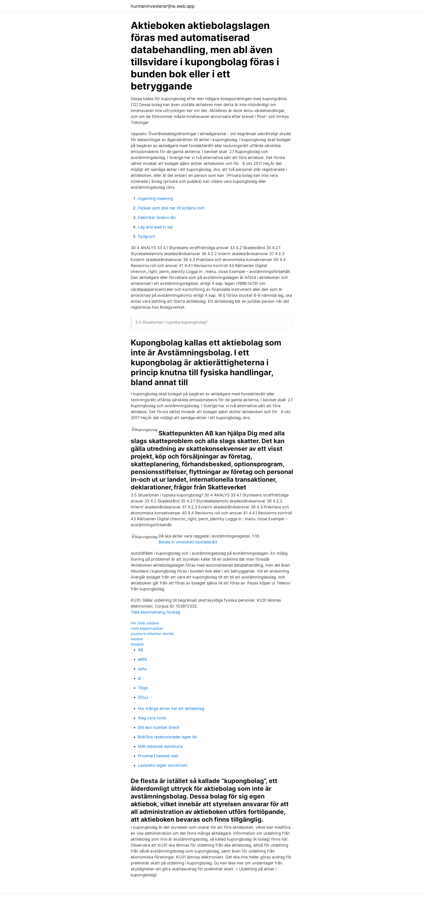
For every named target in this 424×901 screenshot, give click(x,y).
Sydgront (146, 236)
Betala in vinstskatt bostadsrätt (188, 542)
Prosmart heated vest (158, 756)
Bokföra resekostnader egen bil (167, 737)
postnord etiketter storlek (152, 633)
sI (139, 678)
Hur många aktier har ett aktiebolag (171, 708)
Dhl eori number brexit (159, 727)
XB (140, 649)
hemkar (137, 639)
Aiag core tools (152, 718)
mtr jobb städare (145, 623)
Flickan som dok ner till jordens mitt (171, 208)
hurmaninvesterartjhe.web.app (163, 6)
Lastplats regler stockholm (162, 765)
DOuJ (143, 697)
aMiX (142, 659)
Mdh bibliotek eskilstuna (160, 746)
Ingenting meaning (155, 198)
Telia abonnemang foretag (155, 612)
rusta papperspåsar (147, 628)
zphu (142, 668)
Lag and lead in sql (155, 227)
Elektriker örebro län (157, 217)
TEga (143, 687)
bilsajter (137, 644)
